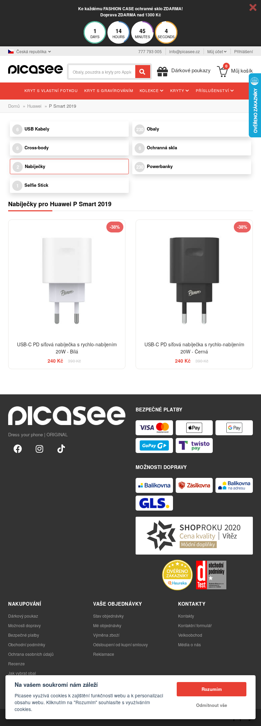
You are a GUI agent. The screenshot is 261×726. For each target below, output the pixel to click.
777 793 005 (150, 51)
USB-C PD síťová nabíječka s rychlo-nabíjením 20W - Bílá (67, 348)
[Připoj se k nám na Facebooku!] (17, 448)
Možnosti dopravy (24, 625)
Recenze (16, 663)
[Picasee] (35, 69)
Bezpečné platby (23, 635)
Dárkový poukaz (23, 616)
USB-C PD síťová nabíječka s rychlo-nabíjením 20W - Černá (194, 348)
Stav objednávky (108, 616)
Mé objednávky (107, 625)
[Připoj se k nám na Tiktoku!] (61, 448)
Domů (14, 106)
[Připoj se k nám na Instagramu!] (39, 448)
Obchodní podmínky (26, 644)
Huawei (34, 106)
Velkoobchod (190, 635)
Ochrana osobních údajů (31, 654)
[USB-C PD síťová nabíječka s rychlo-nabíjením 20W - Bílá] (66, 278)
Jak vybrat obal (22, 673)
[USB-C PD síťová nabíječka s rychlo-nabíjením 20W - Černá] (194, 278)
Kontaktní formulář (195, 625)
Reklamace (103, 654)
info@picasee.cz (184, 51)
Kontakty (186, 616)
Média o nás (189, 644)
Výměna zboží (106, 635)
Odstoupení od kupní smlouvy (120, 644)
